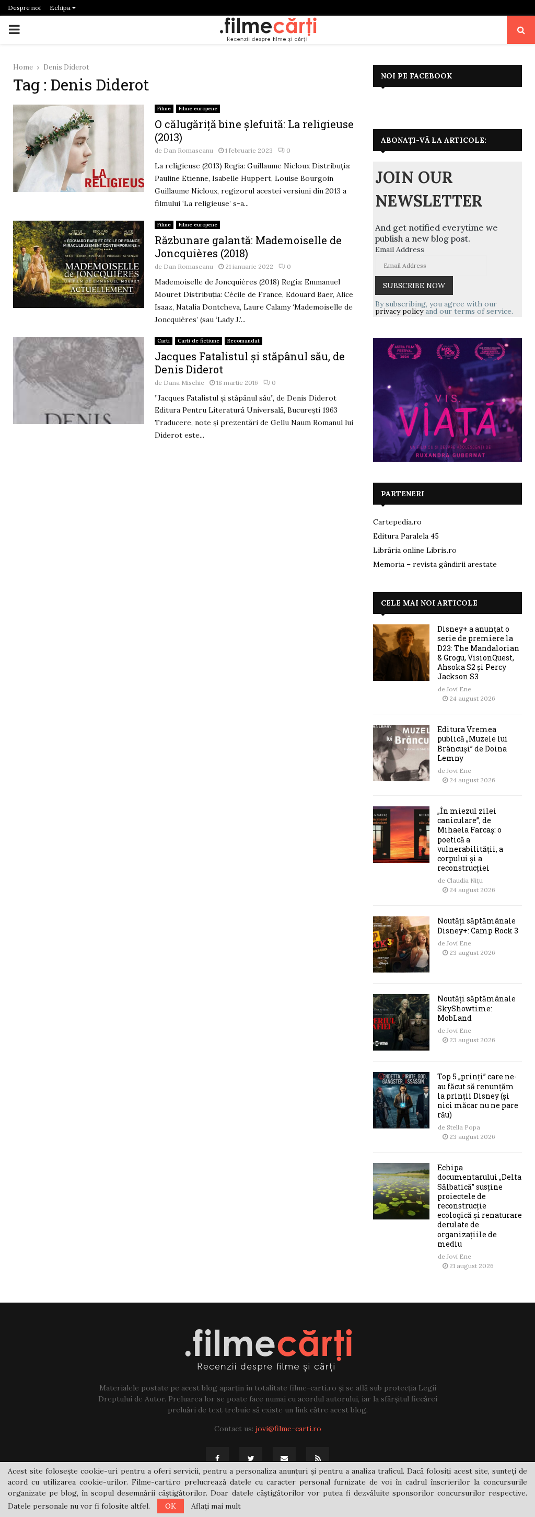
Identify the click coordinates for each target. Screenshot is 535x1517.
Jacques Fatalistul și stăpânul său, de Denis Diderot (250, 362)
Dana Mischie (184, 382)
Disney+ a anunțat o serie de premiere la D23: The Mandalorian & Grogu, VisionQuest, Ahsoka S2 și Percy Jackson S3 (478, 652)
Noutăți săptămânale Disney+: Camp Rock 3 (477, 925)
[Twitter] (250, 1458)
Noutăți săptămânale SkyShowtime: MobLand (476, 1008)
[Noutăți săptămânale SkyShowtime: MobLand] (401, 1022)
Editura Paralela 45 (406, 536)
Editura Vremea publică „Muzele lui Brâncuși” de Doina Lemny (472, 743)
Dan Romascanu (188, 150)
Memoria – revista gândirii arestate (435, 564)
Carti (163, 340)
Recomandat (243, 340)
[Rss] (317, 1458)
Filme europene (198, 108)
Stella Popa (463, 1127)
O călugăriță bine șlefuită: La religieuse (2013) (254, 130)
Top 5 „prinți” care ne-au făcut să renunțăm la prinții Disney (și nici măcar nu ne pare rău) (477, 1095)
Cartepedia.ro (397, 522)
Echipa (61, 8)
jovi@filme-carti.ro (288, 1428)
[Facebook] (217, 1458)
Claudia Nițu (465, 880)
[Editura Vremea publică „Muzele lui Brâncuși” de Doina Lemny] (401, 753)
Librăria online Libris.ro (415, 550)
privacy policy (399, 311)
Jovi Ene (459, 689)
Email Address (399, 249)
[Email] (284, 1458)
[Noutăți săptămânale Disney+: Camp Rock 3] (401, 944)
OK (170, 1506)
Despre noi (24, 8)
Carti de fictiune (198, 340)
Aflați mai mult (216, 1506)
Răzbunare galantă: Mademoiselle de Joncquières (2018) (248, 246)
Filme (164, 108)
